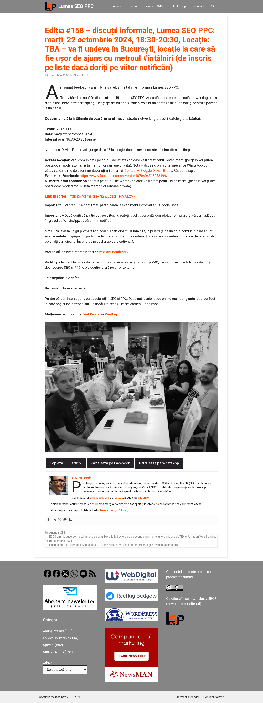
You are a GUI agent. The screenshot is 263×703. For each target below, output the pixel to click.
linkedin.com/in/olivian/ (114, 510)
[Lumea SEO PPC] (50, 6)
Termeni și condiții (188, 697)
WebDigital (92, 314)
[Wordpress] (65, 520)
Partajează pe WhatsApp (159, 463)
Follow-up (179, 6)
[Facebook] (48, 520)
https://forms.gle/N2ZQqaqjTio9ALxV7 (103, 196)
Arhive (48, 663)
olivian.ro (143, 497)
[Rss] (70, 520)
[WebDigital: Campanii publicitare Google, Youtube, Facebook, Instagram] (131, 581)
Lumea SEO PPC (76, 6)
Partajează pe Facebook (110, 463)
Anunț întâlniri (57, 532)
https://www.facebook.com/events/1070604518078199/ (123, 176)
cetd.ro (119, 497)
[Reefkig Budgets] (131, 600)
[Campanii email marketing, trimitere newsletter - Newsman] (131, 681)
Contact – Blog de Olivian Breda (148, 171)
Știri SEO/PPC (53, 652)
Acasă (117, 6)
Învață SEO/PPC (155, 6)
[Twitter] (59, 520)
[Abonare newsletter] (70, 609)
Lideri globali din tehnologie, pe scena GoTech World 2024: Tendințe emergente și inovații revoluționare (113, 545)
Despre (133, 6)
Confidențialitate (213, 697)
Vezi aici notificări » (113, 252)
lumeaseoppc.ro (99, 497)
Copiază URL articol (66, 463)
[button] (213, 6)
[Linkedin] (54, 520)
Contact (198, 6)
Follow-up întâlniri (56, 638)
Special (48, 645)
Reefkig (111, 314)
